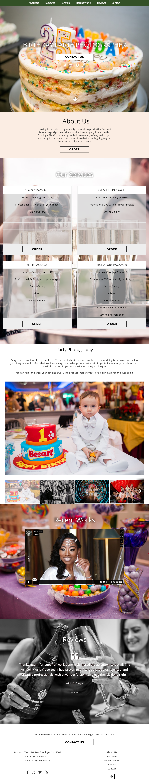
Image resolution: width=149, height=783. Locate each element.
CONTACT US (74, 56)
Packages (50, 2)
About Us (34, 2)
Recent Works (83, 2)
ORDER (74, 149)
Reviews (101, 2)
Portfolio (66, 2)
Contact (116, 2)
